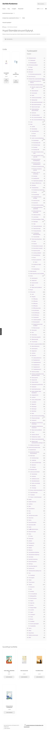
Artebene (32, 591)
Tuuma (30, 628)
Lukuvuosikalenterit (37, 357)
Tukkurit (30, 584)
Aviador (30, 499)
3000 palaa (35, 305)
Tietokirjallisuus (35, 187)
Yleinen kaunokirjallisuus (37, 239)
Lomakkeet (34, 402)
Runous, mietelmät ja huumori (36, 490)
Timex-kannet (31, 582)
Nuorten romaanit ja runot (38, 166)
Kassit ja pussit (35, 377)
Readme (30, 547)
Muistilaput (34, 408)
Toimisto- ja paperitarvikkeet (36, 344)
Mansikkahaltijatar (35, 481)
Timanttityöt (34, 341)
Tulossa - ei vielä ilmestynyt (35, 497)
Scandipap (32, 621)
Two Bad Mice (33, 626)
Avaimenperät (34, 278)
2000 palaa (35, 303)
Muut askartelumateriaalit (37, 102)
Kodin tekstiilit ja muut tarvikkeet (37, 273)
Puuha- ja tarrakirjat (36, 483)
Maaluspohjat (34, 100)
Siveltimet (34, 112)
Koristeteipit (34, 93)
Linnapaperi (32, 614)
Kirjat (31, 124)
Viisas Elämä (31, 632)
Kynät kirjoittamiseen (36, 389)
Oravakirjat (32, 575)
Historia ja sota (36, 200)
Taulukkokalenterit (37, 369)
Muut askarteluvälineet (36, 104)
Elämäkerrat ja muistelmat (38, 189)
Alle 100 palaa (36, 310)
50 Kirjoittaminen (32, 58)
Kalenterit (34, 355)
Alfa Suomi (31, 71)
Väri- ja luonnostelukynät (37, 117)
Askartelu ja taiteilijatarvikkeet (36, 84)
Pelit (33, 332)
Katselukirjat (34, 128)
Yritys (9, 8)
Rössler (31, 619)
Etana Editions (32, 508)
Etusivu (4, 8)
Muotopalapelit (36, 321)
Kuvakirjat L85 (36, 149)
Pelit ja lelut (32, 292)
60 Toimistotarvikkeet (33, 65)
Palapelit (33, 296)
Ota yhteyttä (0, 331)
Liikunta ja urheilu (36, 214)
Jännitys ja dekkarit (37, 252)
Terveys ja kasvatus (37, 230)
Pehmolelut (34, 330)
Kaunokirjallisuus (35, 131)
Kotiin (31, 275)
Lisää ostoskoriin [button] (6, 81)
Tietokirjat (34, 487)
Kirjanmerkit (34, 379)
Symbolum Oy (31, 568)
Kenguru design (33, 607)
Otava (30, 534)
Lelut (33, 294)
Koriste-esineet (35, 282)
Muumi (31, 289)
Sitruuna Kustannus (33, 561)
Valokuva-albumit (35, 434)
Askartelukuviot (35, 90)
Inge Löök (32, 603)
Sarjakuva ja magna (37, 264)
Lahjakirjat (34, 460)
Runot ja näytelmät (37, 259)
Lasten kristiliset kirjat (36, 462)
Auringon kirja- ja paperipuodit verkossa (11, 18)
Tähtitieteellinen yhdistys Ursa (35, 570)
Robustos (31, 550)
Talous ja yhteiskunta (37, 226)
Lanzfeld (32, 609)
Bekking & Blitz (33, 596)
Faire (30, 510)
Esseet (34, 241)
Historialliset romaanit (38, 246)
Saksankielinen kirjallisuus (34, 554)
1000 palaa (35, 299)
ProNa (31, 616)
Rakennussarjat (36, 327)
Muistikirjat (34, 406)
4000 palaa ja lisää (37, 308)
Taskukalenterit (36, 367)
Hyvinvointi (35, 202)
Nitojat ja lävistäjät (36, 418)
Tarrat (33, 432)
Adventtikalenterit (35, 346)
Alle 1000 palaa (36, 312)
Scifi (34, 266)
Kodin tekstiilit (33, 271)
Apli (31, 589)
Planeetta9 (31, 538)
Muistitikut (34, 411)
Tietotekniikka (36, 236)
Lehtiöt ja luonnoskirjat (36, 97)
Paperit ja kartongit (36, 106)
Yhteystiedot (20, 8)
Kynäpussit (34, 386)
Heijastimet (34, 280)
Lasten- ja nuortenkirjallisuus (38, 138)
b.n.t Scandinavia (33, 593)
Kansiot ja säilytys (35, 371)
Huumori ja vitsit (36, 250)
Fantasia (35, 243)
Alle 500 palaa (36, 315)
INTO (30, 513)
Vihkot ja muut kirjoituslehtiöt (38, 439)
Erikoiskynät (32, 60)
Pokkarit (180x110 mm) (36, 183)
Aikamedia (31, 69)
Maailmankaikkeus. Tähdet (38, 219)
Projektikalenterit (37, 362)
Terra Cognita (31, 577)
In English (14, 8)
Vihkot (30, 630)
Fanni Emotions (33, 598)
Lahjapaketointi (35, 395)
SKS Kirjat (31, 563)
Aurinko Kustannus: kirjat (8, 13)
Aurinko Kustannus (10, 3)
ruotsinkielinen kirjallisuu (34, 552)
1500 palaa (35, 301)
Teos (30, 573)
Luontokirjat (35, 217)
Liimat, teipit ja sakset (36, 399)
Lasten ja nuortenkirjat (35, 471)
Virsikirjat (34, 467)
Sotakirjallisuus (36, 269)
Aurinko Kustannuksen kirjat (34, 447)
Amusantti (32, 586)
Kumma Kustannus (32, 522)
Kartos (30, 520)
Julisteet (33, 353)
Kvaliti (30, 527)
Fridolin (31, 600)
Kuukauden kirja (33, 469)
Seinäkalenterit (36, 364)
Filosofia (35, 192)
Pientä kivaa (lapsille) (36, 337)
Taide (34, 223)
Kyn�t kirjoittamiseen (33, 529)
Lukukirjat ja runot (35, 478)
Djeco (30, 506)
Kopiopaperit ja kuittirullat (37, 384)
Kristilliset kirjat (36, 145)
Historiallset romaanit (37, 248)
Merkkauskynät (33, 62)
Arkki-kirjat (32, 455)
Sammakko (31, 557)
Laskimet (33, 397)
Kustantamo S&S (32, 524)
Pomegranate (31, 543)
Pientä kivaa (34, 334)
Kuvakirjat (34, 135)
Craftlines (31, 504)
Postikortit (34, 420)
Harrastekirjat (36, 194)
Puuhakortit (31, 545)
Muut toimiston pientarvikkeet (38, 415)
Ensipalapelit (36, 317)
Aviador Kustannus (32, 501)
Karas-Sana (31, 517)
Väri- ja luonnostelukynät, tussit (38, 119)
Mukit (33, 285)
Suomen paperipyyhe (34, 623)
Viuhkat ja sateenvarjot (35, 445)
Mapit (31, 67)
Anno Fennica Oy (32, 76)
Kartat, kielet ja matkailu (38, 205)
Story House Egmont (33, 566)
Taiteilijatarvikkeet (36, 115)
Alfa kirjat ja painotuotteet (35, 74)
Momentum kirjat (32, 531)
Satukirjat (35, 176)
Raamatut (34, 464)
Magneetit (34, 404)
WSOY (30, 637)
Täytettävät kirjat (37, 228)
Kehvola (31, 605)
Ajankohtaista (33, 449)
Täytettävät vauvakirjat (38, 180)
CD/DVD (33, 126)
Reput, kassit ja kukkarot (37, 287)
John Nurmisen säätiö (33, 515)
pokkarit (30, 540)
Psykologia (35, 221)
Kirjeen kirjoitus (35, 382)
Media (23, 18)
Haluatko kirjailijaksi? (7, 22)
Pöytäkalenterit (36, 360)
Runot (34, 133)
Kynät (33, 95)
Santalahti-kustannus (33, 559)
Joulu (31, 122)
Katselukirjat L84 (36, 142)
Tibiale (30, 580)
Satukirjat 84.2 (36, 178)
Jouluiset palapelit (37, 319)
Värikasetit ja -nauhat (36, 436)
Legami (31, 612)
